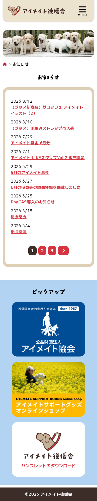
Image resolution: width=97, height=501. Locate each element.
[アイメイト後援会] (36, 11)
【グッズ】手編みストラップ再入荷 (42, 128)
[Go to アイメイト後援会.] (5, 64)
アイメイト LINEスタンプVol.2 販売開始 (48, 157)
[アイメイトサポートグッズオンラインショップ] (48, 389)
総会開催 (19, 231)
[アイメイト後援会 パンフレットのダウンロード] (48, 449)
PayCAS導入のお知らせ (33, 201)
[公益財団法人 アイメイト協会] (48, 329)
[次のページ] (63, 250)
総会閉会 (19, 216)
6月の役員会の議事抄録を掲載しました (46, 187)
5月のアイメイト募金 (30, 172)
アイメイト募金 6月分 (30, 142)
